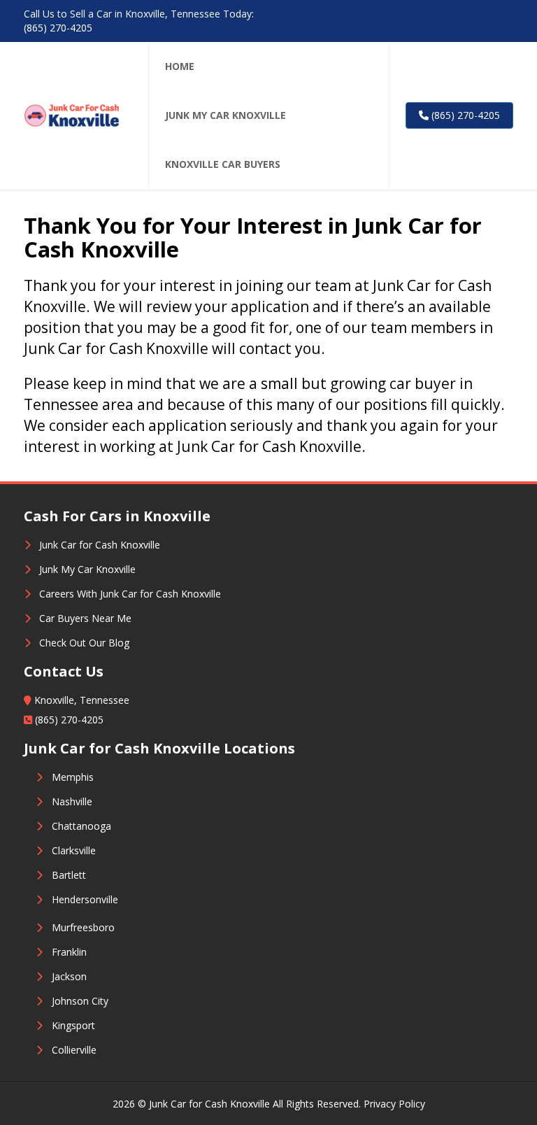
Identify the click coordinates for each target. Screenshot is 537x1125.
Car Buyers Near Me (85, 618)
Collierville (74, 1049)
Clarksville (74, 850)
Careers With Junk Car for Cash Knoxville (130, 593)
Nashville (72, 801)
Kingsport (73, 1025)
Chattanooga (81, 826)
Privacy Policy (394, 1103)
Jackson (69, 976)
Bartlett (69, 875)
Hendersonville (85, 899)
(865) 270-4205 (464, 115)
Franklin (69, 951)
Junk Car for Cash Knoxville (99, 544)
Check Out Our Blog (84, 642)
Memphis (73, 777)
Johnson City (80, 1000)
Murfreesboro (83, 927)
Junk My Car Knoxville (87, 569)
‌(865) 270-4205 (58, 27)
